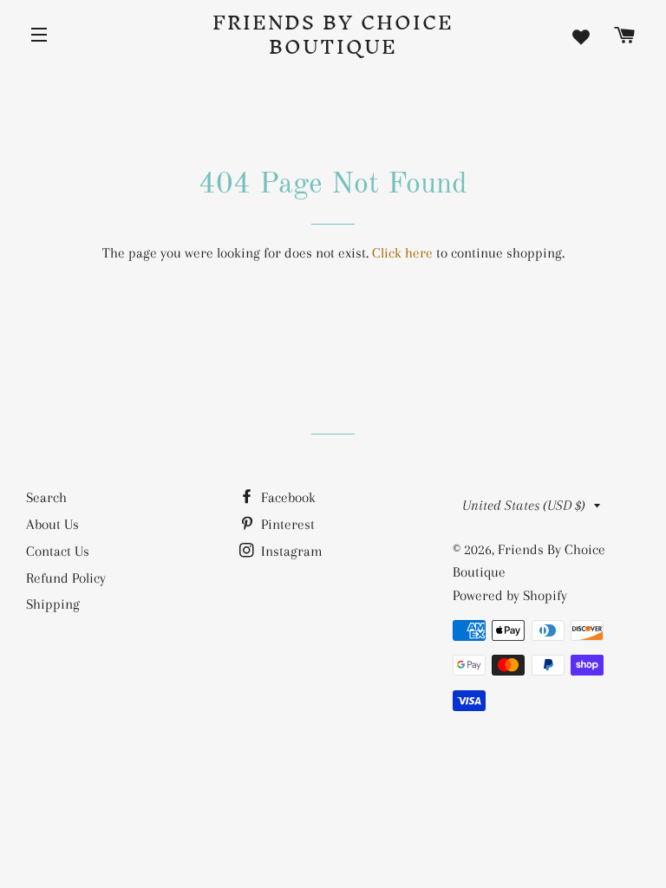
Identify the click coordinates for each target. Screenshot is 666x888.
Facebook (287, 497)
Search (46, 497)
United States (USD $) (523, 505)
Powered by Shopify (510, 595)
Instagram (290, 551)
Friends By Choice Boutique (333, 34)
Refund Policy (66, 578)
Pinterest (286, 524)
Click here (402, 253)
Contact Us (57, 551)
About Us (52, 524)
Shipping (53, 604)
